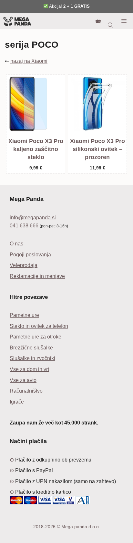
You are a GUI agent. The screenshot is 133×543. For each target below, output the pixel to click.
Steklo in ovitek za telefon (39, 326)
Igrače (17, 402)
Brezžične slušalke (31, 347)
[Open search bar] (111, 25)
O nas (16, 243)
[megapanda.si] (17, 21)
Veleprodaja (23, 265)
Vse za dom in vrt (29, 369)
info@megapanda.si (33, 217)
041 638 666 (24, 225)
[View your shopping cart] (98, 21)
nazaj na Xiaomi (28, 61)
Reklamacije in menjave (37, 276)
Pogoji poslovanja (30, 254)
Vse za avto (23, 380)
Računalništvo (26, 391)
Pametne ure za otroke (35, 336)
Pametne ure (24, 315)
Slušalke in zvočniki (32, 358)
